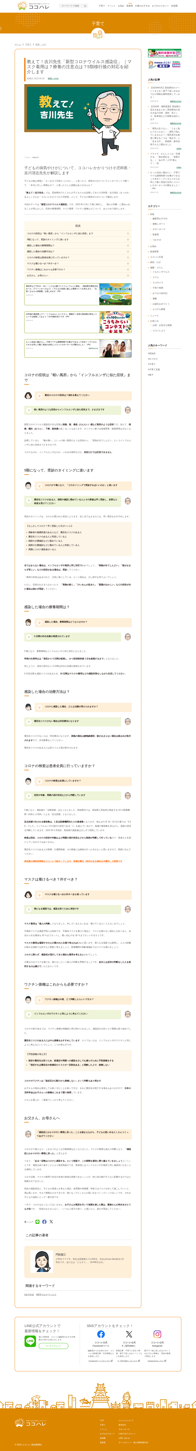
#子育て (152, 364)
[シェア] (44, 1221)
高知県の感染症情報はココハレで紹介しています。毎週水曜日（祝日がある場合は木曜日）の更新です (73, 861)
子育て (102, 6)
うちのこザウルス (161, 272)
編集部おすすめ (160, 218)
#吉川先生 (29, 1294)
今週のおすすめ (142, 6)
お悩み (121, 6)
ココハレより (159, 330)
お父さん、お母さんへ (37, 275)
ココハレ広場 (156, 257)
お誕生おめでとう (161, 304)
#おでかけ (153, 359)
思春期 (129, 6)
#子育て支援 (154, 369)
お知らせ (154, 321)
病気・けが (40, 44)
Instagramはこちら (156, 1361)
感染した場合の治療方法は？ (41, 251)
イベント (111, 6)
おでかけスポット (160, 6)
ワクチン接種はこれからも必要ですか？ (46, 269)
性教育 (156, 234)
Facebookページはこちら (99, 1361)
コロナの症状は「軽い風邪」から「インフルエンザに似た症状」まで (60, 233)
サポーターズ (159, 229)
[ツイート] (51, 1221)
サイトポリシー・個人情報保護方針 (133, 1442)
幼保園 (174, 6)
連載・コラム (156, 267)
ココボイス (158, 282)
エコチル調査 (159, 309)
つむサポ (157, 240)
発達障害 (154, 251)
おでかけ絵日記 (160, 293)
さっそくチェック (53, 1346)
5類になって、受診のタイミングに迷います (48, 239)
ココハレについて (126, 1420)
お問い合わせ (124, 1438)
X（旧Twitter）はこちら (127, 1361)
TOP (102, 1420)
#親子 (150, 375)
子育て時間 (158, 288)
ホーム (18, 44)
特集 (152, 214)
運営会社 (122, 1425)
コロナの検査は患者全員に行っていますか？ (48, 257)
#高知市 (152, 353)
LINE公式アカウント (127, 1434)
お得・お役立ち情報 (162, 325)
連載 (155, 298)
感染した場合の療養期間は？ (41, 245)
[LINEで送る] (37, 1221)
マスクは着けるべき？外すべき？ (43, 263)
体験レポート (159, 224)
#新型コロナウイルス (46, 1294)
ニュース (154, 315)
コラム (156, 277)
